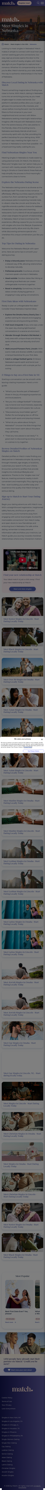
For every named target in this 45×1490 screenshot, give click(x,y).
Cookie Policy (28, 747)
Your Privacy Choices (33, 751)
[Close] (42, 739)
